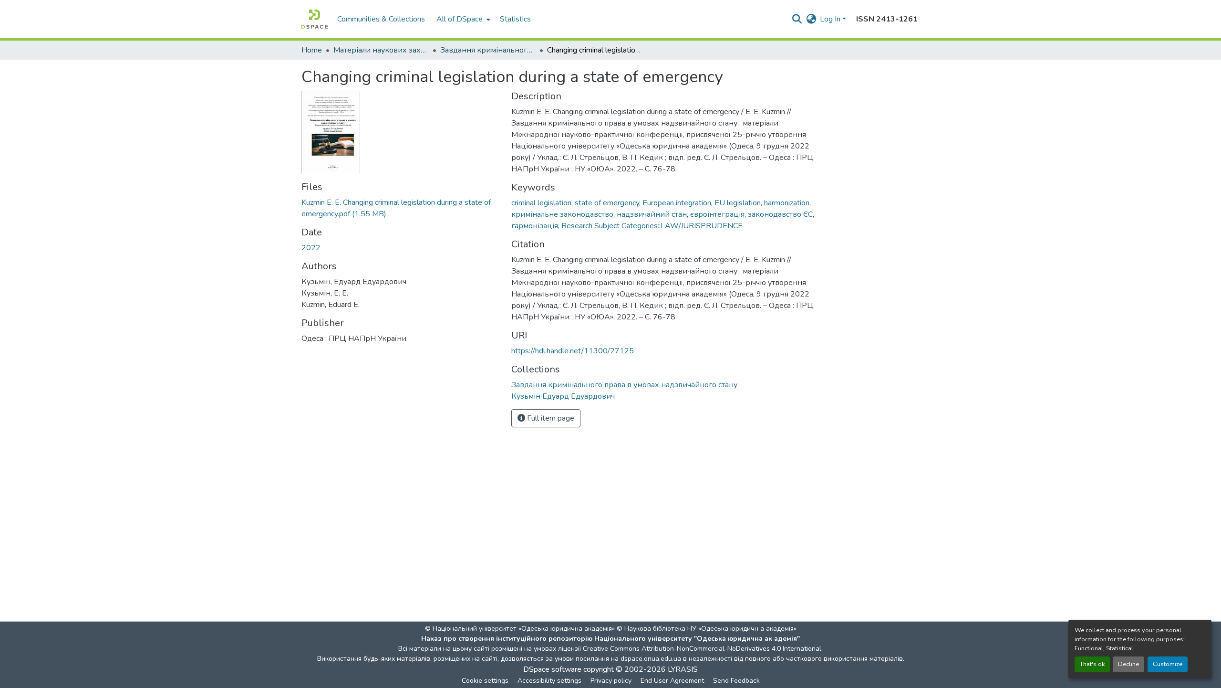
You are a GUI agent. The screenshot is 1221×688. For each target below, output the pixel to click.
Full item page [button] (549, 418)
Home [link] (311, 50)
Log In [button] (831, 19)
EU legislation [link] (737, 203)
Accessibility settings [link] (549, 680)
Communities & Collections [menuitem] (381, 19)
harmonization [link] (786, 203)
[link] (400, 208)
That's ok (1092, 664)
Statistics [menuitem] (515, 19)
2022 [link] (311, 248)
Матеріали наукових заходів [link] (381, 50)
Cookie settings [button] (485, 680)
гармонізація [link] (534, 226)
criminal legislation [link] (541, 203)
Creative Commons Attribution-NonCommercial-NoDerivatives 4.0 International (702, 648)
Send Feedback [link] (736, 680)
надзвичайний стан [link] (652, 214)
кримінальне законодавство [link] (562, 214)
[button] (314, 19)
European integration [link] (676, 203)
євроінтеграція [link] (717, 214)
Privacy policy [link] (610, 680)
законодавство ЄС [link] (780, 214)
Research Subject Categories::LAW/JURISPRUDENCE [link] (652, 226)
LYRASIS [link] (683, 669)
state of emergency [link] (607, 203)
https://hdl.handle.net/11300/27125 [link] (572, 351)
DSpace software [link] (552, 669)
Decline (1128, 664)
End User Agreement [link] (672, 680)
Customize (1167, 664)
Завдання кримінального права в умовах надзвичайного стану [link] (488, 50)
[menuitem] (462, 19)
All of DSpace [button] (459, 19)
